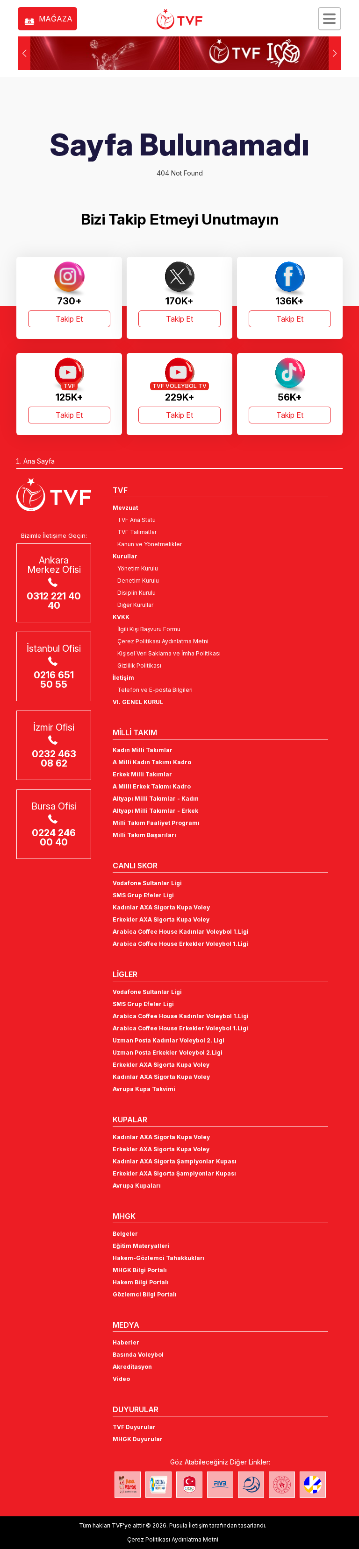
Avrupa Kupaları (137, 1185)
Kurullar (125, 556)
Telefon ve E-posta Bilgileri (155, 689)
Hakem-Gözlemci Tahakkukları (159, 1257)
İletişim (123, 677)
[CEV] (313, 1485)
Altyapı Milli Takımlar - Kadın (156, 798)
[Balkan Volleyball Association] (251, 1485)
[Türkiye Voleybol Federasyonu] (179, 19)
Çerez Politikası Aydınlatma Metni (162, 641)
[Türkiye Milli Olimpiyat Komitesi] (189, 1485)
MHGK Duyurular (138, 1439)
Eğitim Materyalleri (141, 1245)
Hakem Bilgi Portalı (141, 1282)
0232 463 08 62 (54, 758)
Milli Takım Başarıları (144, 834)
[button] (335, 53)
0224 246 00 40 (54, 837)
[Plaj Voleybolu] (158, 1485)
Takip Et (69, 319)
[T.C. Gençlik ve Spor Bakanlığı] (282, 1485)
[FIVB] (220, 1485)
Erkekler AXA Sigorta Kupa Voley (161, 919)
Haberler (126, 1342)
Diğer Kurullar (135, 604)
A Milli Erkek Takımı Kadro (152, 786)
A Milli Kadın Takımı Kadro (152, 762)
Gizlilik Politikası (139, 665)
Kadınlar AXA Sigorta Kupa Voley (161, 907)
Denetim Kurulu (138, 580)
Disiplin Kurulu (136, 592)
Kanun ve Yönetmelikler (149, 544)
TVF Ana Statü (136, 519)
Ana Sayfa (39, 461)
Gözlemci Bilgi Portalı (145, 1294)
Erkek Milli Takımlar (142, 774)
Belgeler (125, 1233)
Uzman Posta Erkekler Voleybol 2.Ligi (168, 1052)
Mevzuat (125, 507)
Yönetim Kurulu (137, 568)
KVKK (121, 616)
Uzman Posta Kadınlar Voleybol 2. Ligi (168, 1040)
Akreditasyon (132, 1366)
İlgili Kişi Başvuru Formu (148, 629)
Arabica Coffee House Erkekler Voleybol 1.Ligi (180, 943)
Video (121, 1378)
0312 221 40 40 (54, 600)
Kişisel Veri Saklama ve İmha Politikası (169, 653)
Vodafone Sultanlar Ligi (147, 883)
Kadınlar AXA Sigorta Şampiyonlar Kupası (175, 1161)
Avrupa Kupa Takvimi (144, 1088)
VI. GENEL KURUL (138, 701)
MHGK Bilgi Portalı (140, 1270)
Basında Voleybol (138, 1354)
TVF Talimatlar (137, 531)
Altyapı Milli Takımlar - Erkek (155, 810)
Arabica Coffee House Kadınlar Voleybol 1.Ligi (181, 931)
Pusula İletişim (188, 1525)
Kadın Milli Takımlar (142, 749)
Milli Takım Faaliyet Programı (156, 822)
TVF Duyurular (134, 1426)
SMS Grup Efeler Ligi (143, 895)
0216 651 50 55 (54, 679)
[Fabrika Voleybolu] (128, 1485)
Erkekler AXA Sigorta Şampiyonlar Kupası (174, 1173)
